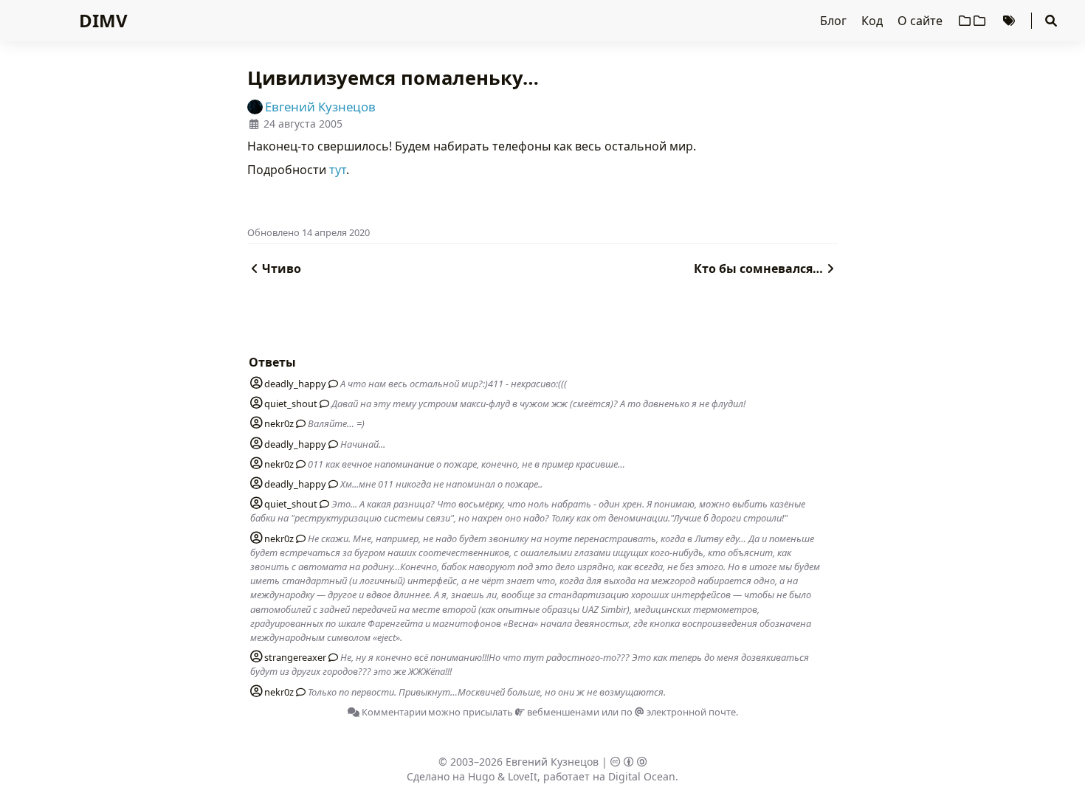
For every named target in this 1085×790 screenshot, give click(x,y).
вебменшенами (562, 711)
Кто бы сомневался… (758, 268)
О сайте (922, 21)
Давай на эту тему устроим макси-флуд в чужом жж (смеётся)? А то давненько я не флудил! (538, 403)
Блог (835, 21)
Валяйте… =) (336, 423)
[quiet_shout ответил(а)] (322, 403)
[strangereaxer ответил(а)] (330, 657)
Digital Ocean (641, 776)
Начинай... (362, 444)
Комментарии (393, 711)
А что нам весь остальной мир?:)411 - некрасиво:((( (453, 383)
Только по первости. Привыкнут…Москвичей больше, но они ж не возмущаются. (487, 692)
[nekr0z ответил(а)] (298, 423)
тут (337, 170)
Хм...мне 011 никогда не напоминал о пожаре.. (441, 484)
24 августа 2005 (303, 124)
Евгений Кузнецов (552, 762)
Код (873, 21)
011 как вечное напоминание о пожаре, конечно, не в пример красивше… (466, 464)
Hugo (481, 776)
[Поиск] (1051, 20)
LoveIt (522, 776)
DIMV (103, 20)
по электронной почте (678, 711)
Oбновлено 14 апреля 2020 (308, 232)
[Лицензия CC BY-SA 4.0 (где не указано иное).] (628, 762)
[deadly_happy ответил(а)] (330, 383)
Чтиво (281, 268)
